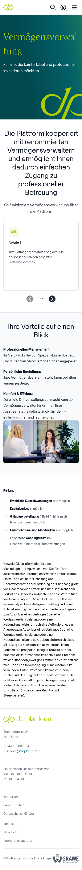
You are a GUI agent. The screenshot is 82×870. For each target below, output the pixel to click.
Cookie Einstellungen (38, 858)
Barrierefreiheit (13, 805)
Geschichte (11, 832)
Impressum (11, 797)
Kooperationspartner (17, 841)
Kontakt (8, 824)
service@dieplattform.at (24, 751)
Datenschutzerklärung (18, 814)
